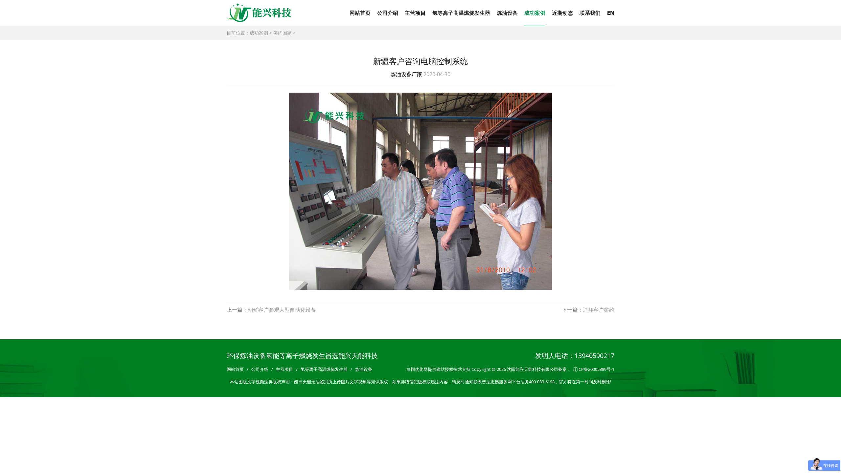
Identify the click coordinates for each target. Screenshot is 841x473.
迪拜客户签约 (598, 309)
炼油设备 (507, 12)
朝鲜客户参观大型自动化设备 (282, 309)
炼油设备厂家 (406, 74)
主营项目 (415, 12)
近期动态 (562, 12)
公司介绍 (387, 12)
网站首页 (360, 12)
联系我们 (590, 12)
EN (610, 12)
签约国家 (282, 33)
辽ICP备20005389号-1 (593, 369)
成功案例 (534, 12)
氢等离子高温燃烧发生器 (461, 12)
